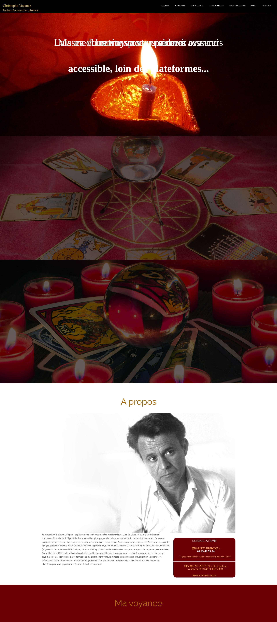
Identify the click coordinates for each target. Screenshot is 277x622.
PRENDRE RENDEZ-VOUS (204, 575)
